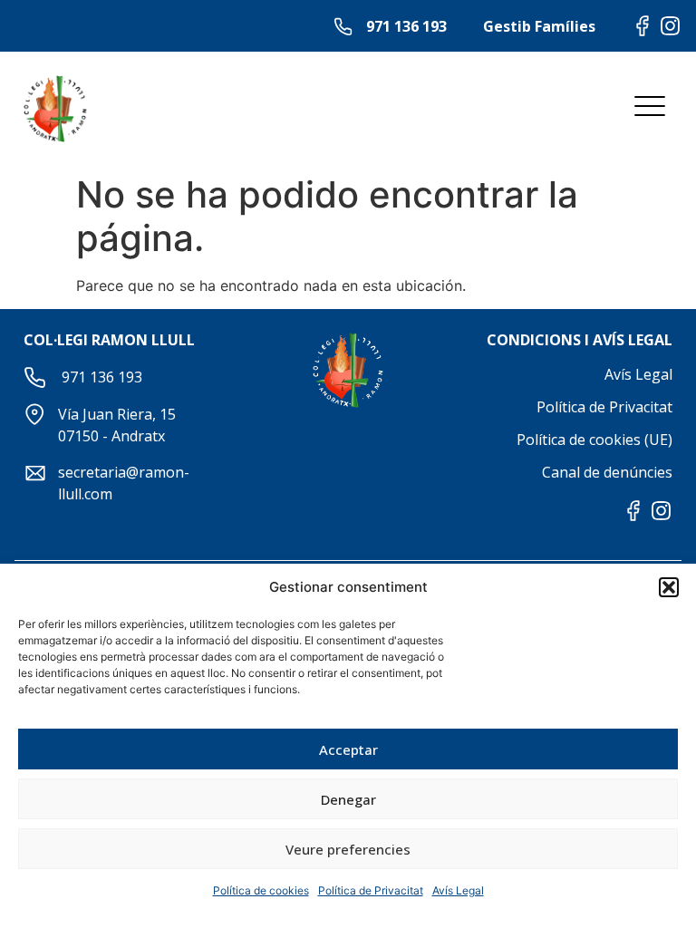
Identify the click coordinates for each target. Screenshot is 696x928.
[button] (669, 587)
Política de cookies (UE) (594, 439)
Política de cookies (261, 890)
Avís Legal (458, 890)
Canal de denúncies (607, 472)
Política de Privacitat (370, 890)
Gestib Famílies (539, 26)
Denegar (348, 799)
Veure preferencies (348, 849)
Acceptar (348, 749)
